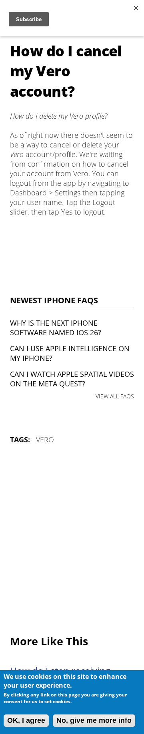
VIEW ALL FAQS (115, 396)
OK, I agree (26, 720)
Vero (45, 439)
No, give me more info (94, 720)
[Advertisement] (72, 540)
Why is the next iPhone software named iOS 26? (55, 327)
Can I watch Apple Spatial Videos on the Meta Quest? (72, 378)
